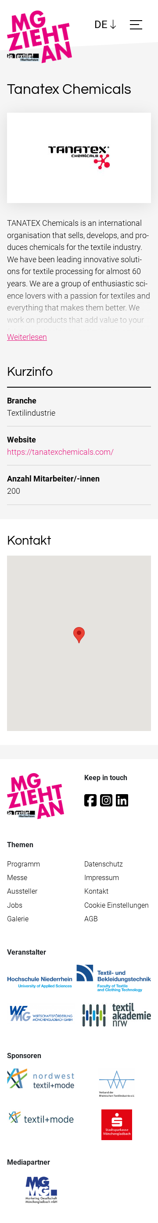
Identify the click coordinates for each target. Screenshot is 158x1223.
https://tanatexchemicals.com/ (60, 451)
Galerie (18, 919)
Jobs (14, 905)
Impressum (101, 878)
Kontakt (96, 891)
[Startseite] (43, 37)
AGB (91, 919)
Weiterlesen (27, 337)
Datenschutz (103, 864)
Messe (17, 878)
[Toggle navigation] (137, 25)
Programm (23, 864)
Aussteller (22, 891)
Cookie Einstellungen (116, 905)
